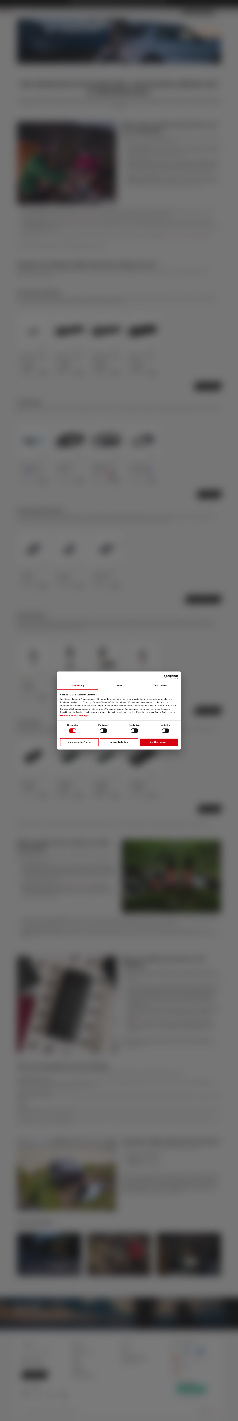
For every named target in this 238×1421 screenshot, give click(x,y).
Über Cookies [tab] (160, 685)
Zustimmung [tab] (78, 685)
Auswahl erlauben (119, 742)
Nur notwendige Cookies (79, 742)
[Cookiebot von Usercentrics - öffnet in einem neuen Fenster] (166, 677)
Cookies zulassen (158, 742)
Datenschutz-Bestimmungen (74, 715)
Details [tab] (119, 685)
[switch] (103, 731)
